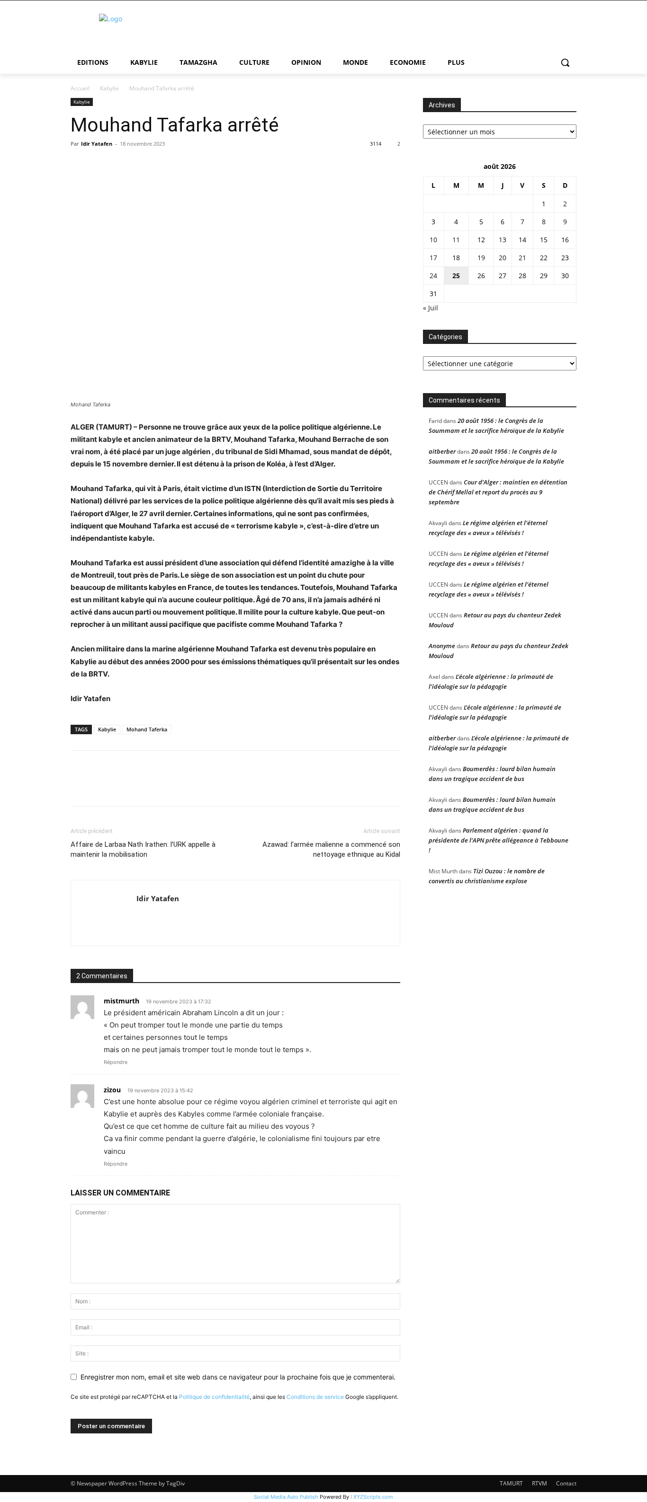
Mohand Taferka (146, 729)
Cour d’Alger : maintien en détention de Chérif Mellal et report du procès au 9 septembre (498, 492)
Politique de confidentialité (214, 1396)
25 (456, 275)
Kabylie (109, 88)
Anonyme (442, 645)
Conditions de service (315, 1396)
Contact (566, 1483)
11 (456, 239)
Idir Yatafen (96, 143)
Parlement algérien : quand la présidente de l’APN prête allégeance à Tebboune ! (498, 840)
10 (433, 239)
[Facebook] (80, 165)
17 (433, 257)
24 (433, 275)
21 (522, 257)
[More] (168, 165)
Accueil (80, 88)
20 (502, 257)
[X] (101, 165)
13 (502, 239)
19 (481, 257)
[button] (565, 62)
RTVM (539, 1483)
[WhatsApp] (145, 165)
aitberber (442, 451)
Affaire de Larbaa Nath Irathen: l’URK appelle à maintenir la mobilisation (143, 849)
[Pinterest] (123, 165)
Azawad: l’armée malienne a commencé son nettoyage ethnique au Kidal (331, 849)
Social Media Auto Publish (286, 1496)
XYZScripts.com (373, 1496)
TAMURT (511, 1483)
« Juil (430, 307)
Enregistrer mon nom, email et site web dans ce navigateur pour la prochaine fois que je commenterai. (238, 1377)
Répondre (115, 1062)
